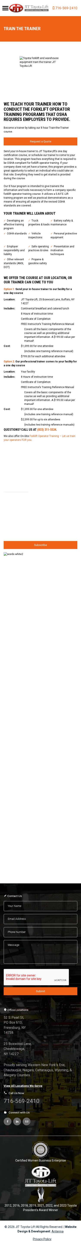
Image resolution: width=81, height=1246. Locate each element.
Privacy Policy (42, 1239)
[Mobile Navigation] (5, 8)
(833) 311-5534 (46, 429)
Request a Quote (40, 141)
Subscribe (40, 545)
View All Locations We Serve (23, 1085)
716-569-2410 (66, 8)
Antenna (58, 1231)
